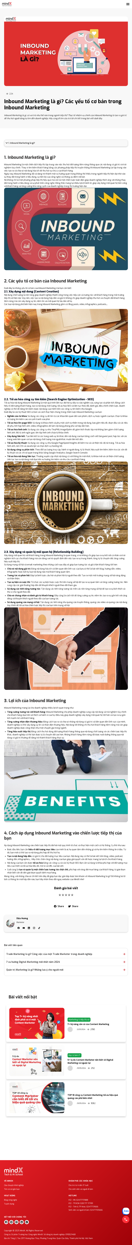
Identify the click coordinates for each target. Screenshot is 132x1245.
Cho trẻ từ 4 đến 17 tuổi (78, 1185)
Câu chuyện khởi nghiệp (14, 1185)
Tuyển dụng (9, 1204)
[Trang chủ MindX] (7, 4)
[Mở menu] (128, 4)
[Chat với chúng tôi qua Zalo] (125, 1211)
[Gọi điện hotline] (125, 1219)
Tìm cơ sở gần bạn (12, 1189)
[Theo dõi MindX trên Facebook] (6, 1222)
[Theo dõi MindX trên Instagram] (16, 1222)
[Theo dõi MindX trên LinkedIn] (22, 1222)
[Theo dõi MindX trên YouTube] (11, 1222)
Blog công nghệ (10, 1200)
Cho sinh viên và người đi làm (81, 1189)
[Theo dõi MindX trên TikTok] (27, 1222)
